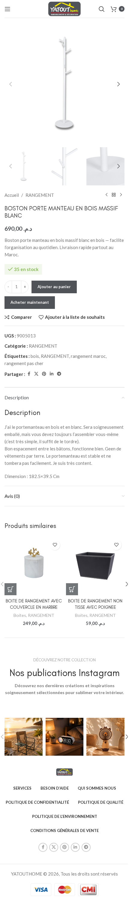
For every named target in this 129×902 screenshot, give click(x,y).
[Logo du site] (64, 8)
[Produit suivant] (120, 195)
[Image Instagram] (23, 737)
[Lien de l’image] (64, 771)
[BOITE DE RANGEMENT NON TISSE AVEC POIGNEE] (95, 566)
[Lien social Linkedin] (51, 374)
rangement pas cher (24, 363)
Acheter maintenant (29, 302)
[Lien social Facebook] (28, 374)
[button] (10, 84)
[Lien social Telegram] (59, 374)
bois (35, 356)
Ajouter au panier (54, 286)
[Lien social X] (36, 374)
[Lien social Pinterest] (44, 374)
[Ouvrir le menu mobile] (8, 9)
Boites (20, 615)
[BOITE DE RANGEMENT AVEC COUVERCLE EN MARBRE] (33, 566)
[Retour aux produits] (113, 195)
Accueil (11, 195)
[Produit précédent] (106, 195)
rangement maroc (88, 356)
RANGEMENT (40, 195)
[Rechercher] (102, 9)
